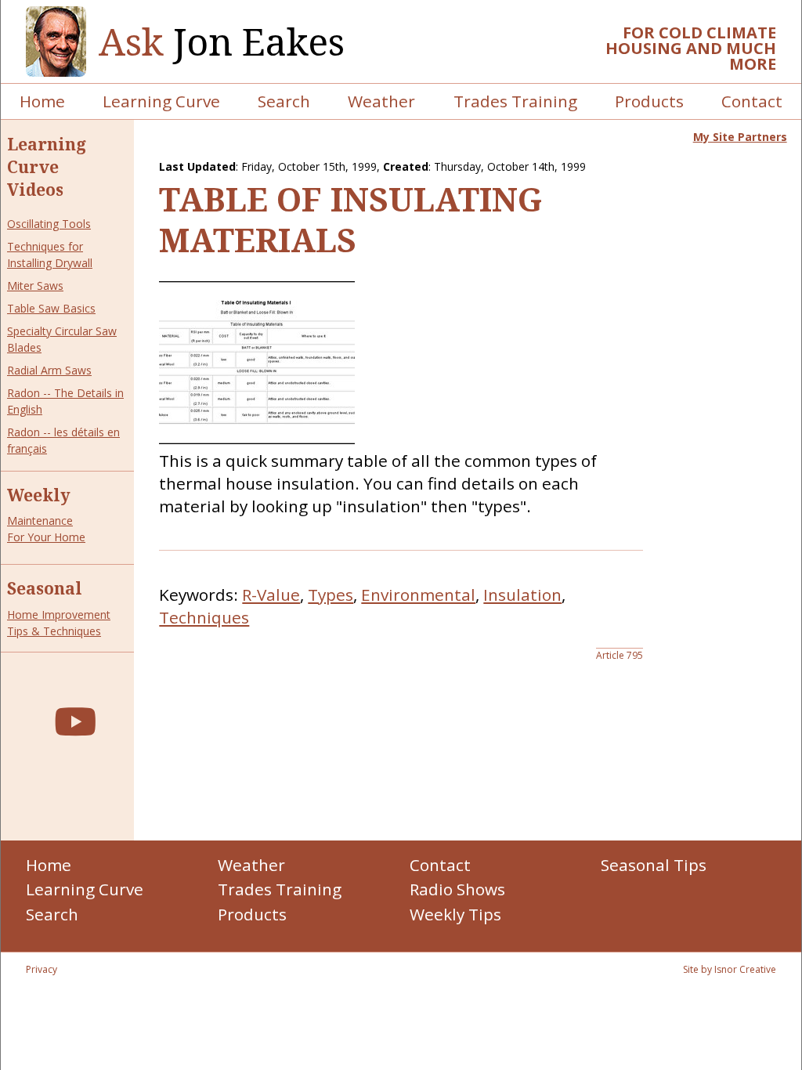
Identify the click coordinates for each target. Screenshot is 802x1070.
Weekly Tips (455, 914)
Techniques (204, 617)
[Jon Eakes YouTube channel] (75, 721)
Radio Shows (457, 889)
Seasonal (44, 588)
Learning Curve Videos (46, 167)
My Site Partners (740, 136)
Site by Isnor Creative (729, 969)
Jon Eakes (222, 42)
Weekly (38, 495)
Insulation (522, 594)
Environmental (418, 594)
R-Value (271, 594)
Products (649, 101)
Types (330, 594)
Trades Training (515, 101)
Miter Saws (35, 285)
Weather (381, 101)
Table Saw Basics (51, 308)
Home (42, 101)
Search (284, 101)
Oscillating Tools (49, 223)
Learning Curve (161, 101)
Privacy (41, 969)
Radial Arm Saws (49, 370)
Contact (751, 101)
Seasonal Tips (653, 865)
